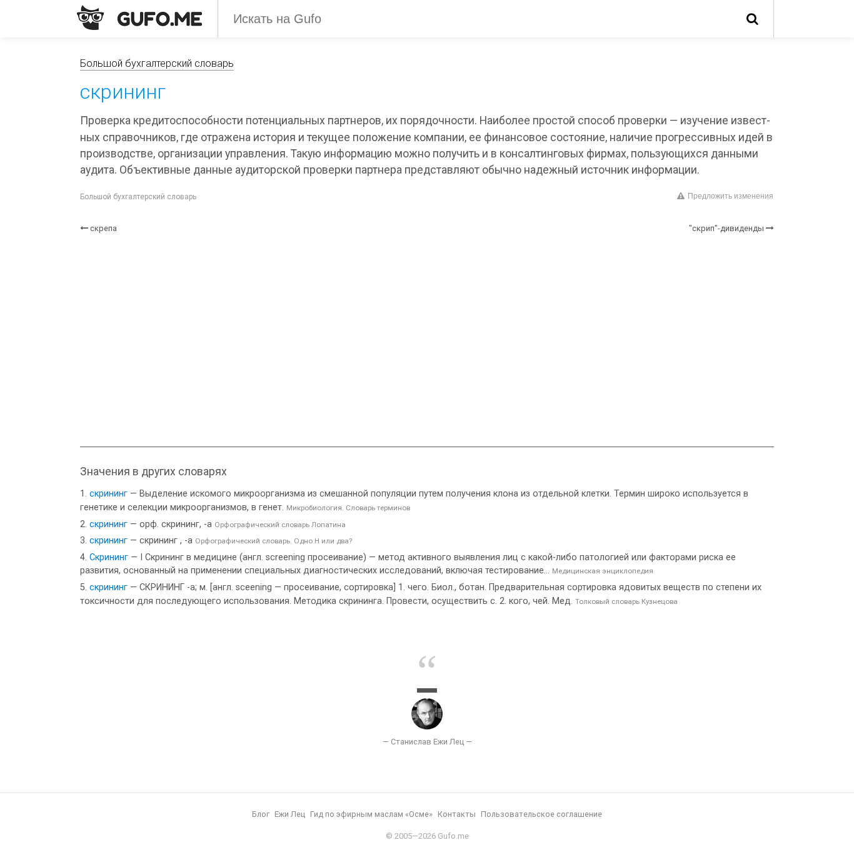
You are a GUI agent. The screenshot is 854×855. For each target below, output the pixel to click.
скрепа (103, 228)
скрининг (108, 493)
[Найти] (752, 18)
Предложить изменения (730, 196)
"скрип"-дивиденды (726, 228)
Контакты (457, 814)
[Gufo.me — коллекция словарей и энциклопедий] (139, 17)
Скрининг (108, 557)
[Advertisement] (427, 340)
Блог (260, 814)
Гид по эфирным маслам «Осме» (371, 814)
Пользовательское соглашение (541, 814)
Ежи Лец (289, 814)
